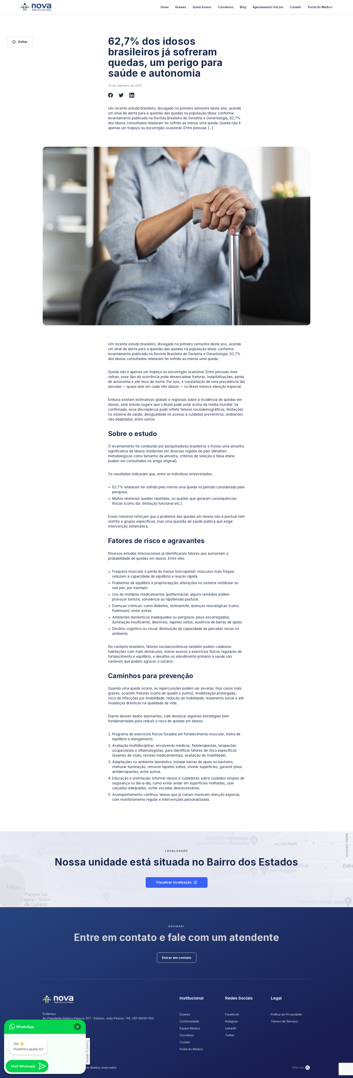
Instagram (231, 1021)
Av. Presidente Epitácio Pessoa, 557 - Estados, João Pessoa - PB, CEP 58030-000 (98, 1018)
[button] (77, 1026)
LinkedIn (230, 1028)
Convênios (225, 7)
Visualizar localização (174, 882)
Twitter (229, 1035)
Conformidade (189, 1021)
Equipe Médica (190, 1028)
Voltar (23, 42)
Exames (180, 7)
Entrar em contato (176, 958)
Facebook (232, 1014)
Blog (243, 7)
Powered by (87, 1051)
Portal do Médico (320, 7)
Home (165, 7)
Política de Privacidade (286, 1014)
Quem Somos (202, 7)
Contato (295, 7)
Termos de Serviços (284, 1021)
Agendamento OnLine (268, 7)
